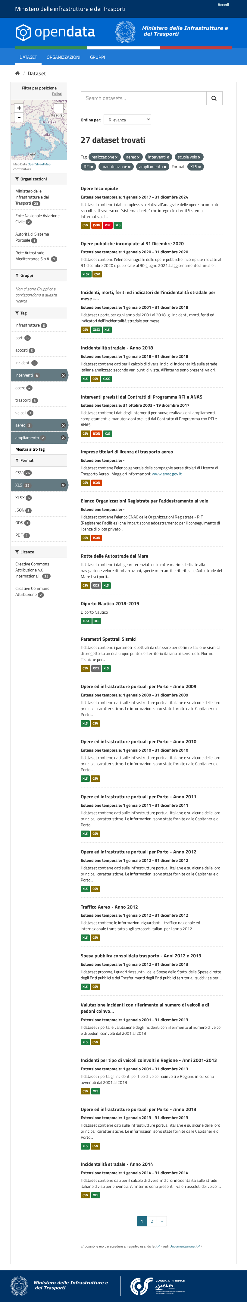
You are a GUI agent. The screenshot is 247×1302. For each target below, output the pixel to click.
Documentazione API (185, 1246)
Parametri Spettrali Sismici (108, 639)
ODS (96, 585)
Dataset (28, 57)
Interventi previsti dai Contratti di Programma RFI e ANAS (141, 396)
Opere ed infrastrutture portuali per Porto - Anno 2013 (138, 1109)
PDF (108, 225)
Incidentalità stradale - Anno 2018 (117, 347)
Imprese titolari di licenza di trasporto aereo (127, 451)
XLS (117, 225)
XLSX (86, 274)
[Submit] (214, 98)
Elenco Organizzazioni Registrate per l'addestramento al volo (144, 500)
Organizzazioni (63, 57)
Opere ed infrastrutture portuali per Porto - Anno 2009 (138, 686)
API (158, 1246)
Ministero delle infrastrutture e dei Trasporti (70, 8)
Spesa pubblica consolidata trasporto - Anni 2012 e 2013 (141, 955)
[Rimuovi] (116, 157)
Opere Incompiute (99, 188)
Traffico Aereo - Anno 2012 (109, 906)
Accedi (223, 5)
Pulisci (57, 93)
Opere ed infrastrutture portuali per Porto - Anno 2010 (138, 741)
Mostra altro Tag (30, 449)
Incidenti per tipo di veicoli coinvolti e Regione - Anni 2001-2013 (149, 1060)
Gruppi (97, 57)
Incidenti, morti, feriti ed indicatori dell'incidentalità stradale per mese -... (148, 295)
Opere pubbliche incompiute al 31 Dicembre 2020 (132, 243)
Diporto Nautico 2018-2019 (110, 603)
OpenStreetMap (39, 164)
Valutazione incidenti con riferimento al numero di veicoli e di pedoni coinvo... (145, 1008)
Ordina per (90, 120)
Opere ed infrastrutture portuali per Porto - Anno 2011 (138, 796)
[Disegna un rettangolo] (58, 108)
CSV (85, 225)
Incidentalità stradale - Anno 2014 (117, 1164)
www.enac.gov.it (167, 474)
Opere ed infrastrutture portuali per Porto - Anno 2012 (138, 851)
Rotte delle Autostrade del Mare (114, 555)
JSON (96, 225)
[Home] (17, 73)
